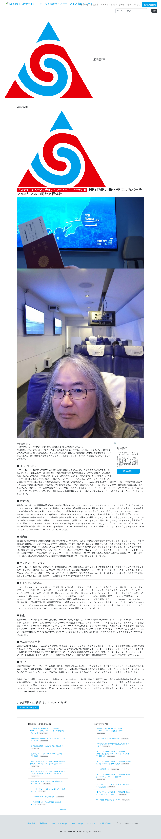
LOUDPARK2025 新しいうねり (43, 797)
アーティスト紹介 (108, 4)
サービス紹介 (125, 4)
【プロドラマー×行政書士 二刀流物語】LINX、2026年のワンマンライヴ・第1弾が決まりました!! (47, 731)
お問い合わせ (150, 4)
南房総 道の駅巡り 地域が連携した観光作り (47, 746)
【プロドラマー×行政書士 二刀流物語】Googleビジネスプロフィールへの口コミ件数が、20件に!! (112, 754)
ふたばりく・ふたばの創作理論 (108, 738)
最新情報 (84, 4)
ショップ (137, 4)
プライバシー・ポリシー (127, 823)
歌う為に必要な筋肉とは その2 (108, 800)
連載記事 (94, 4)
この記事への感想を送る (28, 707)
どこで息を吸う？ (103, 769)
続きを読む (128, 471)
